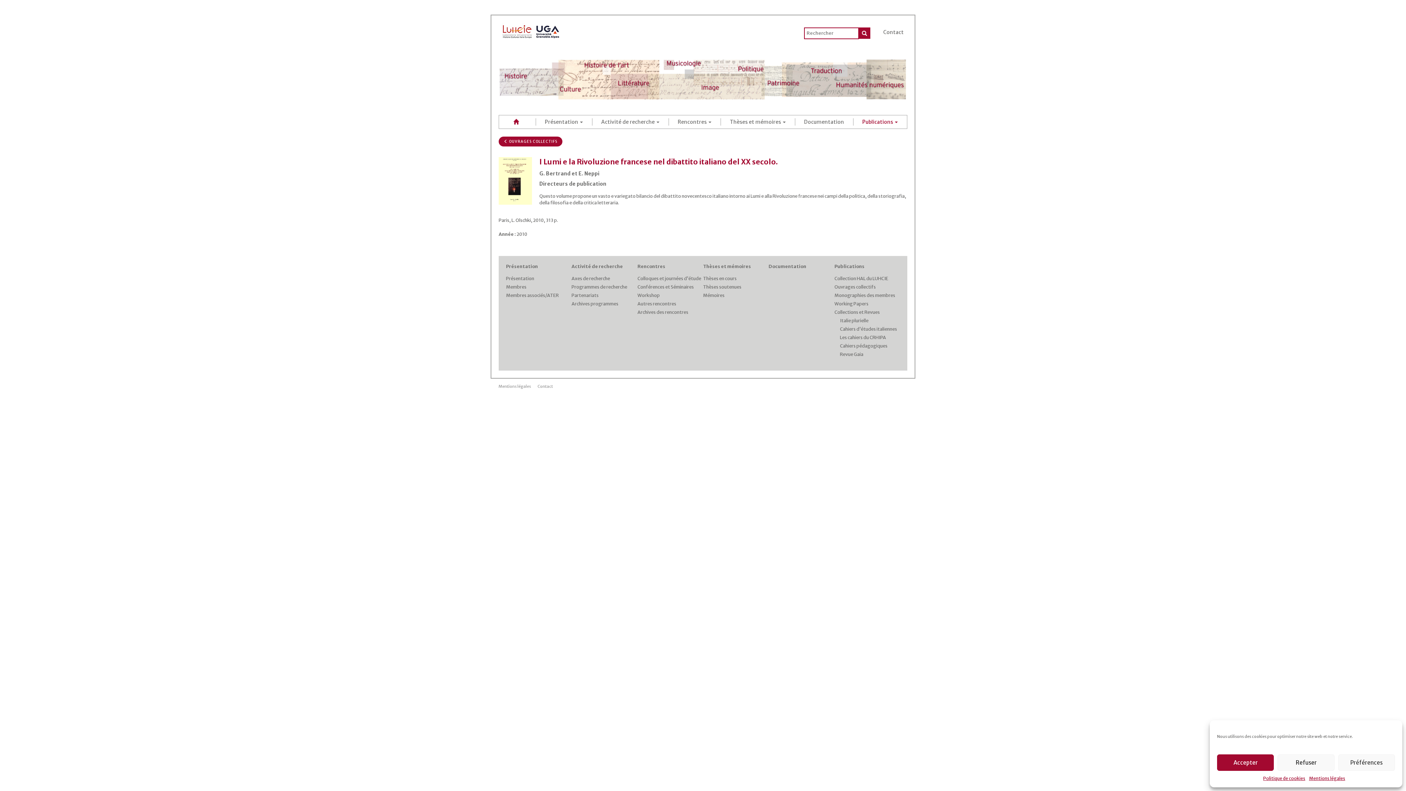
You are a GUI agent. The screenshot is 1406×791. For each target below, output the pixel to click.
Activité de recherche (628, 122)
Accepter (1246, 762)
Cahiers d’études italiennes (868, 329)
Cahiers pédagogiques (864, 346)
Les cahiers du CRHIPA (863, 337)
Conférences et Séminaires (665, 287)
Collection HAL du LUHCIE (861, 278)
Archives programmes (595, 304)
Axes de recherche (591, 278)
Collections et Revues (857, 312)
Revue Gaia (851, 354)
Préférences (1366, 762)
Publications (878, 122)
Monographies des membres (864, 295)
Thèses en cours (720, 278)
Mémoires (714, 295)
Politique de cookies (1284, 778)
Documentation (824, 122)
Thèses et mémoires (756, 122)
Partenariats (585, 295)
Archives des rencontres (662, 312)
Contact (893, 32)
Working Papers (851, 304)
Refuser (1306, 762)
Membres (516, 287)
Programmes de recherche (599, 287)
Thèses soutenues (722, 287)
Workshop (648, 295)
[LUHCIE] (531, 30)
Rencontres (693, 122)
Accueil (517, 122)
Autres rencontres (656, 304)
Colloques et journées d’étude (669, 278)
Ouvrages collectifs (532, 141)
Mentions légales (1327, 778)
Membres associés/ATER (532, 295)
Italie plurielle (854, 320)
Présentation (562, 122)
